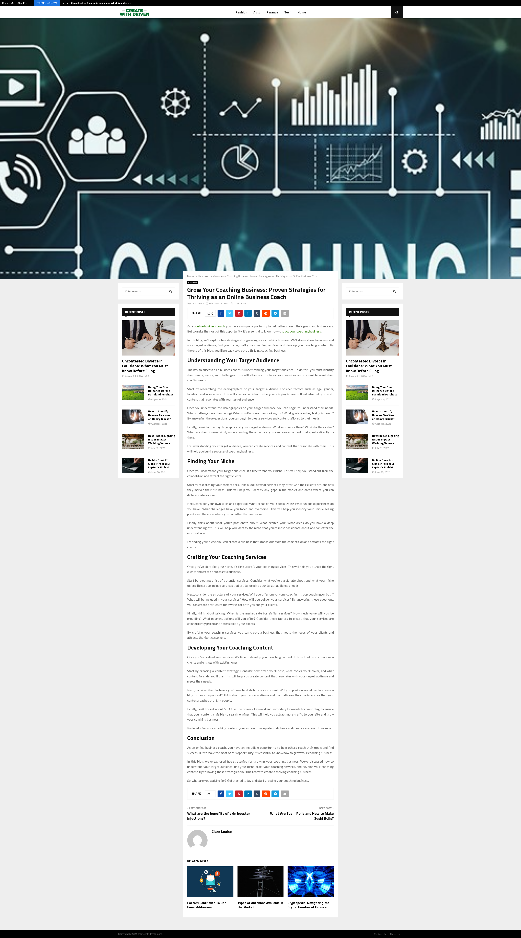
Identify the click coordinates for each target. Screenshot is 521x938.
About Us (22, 2)
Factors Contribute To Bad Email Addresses (206, 904)
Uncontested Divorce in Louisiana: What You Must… (101, 3)
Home (302, 12)
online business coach (210, 326)
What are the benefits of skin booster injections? (218, 816)
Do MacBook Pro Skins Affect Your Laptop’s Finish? (159, 463)
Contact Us (8, 2)
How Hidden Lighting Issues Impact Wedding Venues (161, 439)
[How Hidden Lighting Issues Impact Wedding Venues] (133, 441)
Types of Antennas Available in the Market (260, 904)
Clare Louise (197, 303)
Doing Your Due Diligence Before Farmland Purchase (161, 390)
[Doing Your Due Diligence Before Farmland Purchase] (133, 392)
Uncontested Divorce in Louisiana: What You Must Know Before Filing (145, 366)
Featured (192, 282)
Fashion (241, 12)
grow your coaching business (301, 331)
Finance (272, 12)
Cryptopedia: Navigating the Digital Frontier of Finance (308, 904)
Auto (256, 12)
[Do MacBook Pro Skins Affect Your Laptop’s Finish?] (133, 465)
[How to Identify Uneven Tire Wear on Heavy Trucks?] (133, 417)
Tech (287, 12)
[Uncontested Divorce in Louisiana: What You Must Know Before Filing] (148, 338)
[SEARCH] (170, 291)
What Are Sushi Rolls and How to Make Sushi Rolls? (302, 816)
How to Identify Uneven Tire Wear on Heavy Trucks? (160, 415)
